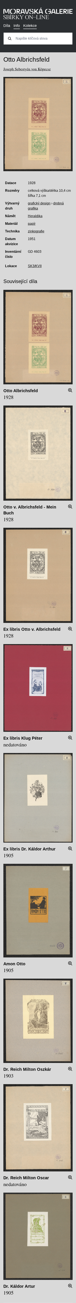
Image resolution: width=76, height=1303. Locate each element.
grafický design (39, 203)
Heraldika (35, 216)
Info (17, 26)
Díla (6, 26)
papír (31, 223)
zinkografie (36, 231)
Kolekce (30, 26)
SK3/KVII (35, 266)
